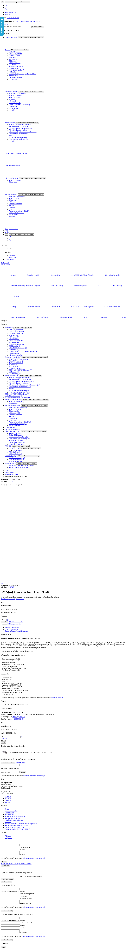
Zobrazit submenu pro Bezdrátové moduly (31, 92)
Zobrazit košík (20, 763)
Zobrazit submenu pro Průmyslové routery (31, 194)
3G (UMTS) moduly (15, 95)
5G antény (12, 57)
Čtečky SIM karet (15, 435)
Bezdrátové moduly (11, 92)
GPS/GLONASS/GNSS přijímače (16, 153)
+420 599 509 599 (13, 18)
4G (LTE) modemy (15, 180)
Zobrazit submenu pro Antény (19, 50)
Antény (7, 50)
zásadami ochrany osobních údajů (34, 776)
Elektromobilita (10, 122)
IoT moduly (13, 101)
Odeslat (23, 772)
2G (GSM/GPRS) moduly (17, 94)
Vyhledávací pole (6, 26)
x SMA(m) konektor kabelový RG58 (26, 752)
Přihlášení (12, 256)
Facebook (12, 599)
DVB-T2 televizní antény (17, 70)
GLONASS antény (15, 63)
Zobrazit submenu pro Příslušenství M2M (34, 431)
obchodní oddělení (57, 697)
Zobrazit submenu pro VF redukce (26, 463)
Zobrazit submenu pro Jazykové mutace (17, 2)
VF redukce (10, 463)
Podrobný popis (12, 627)
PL (6, 9)
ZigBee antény (13, 75)
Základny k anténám (15, 77)
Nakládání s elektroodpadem (14, 820)
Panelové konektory (16, 459)
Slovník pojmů (9, 814)
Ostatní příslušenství (16, 442)
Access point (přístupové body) (19, 211)
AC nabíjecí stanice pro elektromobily (21, 128)
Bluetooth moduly (15, 103)
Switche (11, 205)
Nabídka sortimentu (11, 37)
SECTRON (11, 481)
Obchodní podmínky (11, 811)
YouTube (8, 802)
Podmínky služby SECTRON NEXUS (17, 829)
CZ (2, 2)
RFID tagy (17, 450)
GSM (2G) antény (15, 52)
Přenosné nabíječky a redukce (18, 126)
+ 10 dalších (13, 79)
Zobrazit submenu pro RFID (20, 446)
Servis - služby (13, 215)
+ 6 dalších (12, 216)
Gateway (12, 207)
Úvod (7, 471)
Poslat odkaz (20, 599)
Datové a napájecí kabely (18, 437)
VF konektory (11, 456)
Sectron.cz (8, 14)
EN (6, 7)
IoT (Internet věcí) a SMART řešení (17, 398)
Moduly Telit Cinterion (12, 818)
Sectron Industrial (10, 12)
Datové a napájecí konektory (19, 439)
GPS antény (13, 61)
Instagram (8, 798)
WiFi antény (13, 59)
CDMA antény (13, 68)
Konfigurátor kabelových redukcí (15, 816)
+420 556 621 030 (21, 21)
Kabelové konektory (17, 458)
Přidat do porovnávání (16, 622)
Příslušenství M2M (12, 431)
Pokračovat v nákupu (8, 763)
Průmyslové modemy (11, 178)
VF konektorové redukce (18, 467)
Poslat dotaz (5, 599)
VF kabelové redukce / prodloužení (21, 465)
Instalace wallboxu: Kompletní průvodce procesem (21, 823)
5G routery (12, 200)
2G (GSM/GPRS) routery (17, 196)
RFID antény (13, 64)
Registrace (12, 257)
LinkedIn (8, 800)
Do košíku (5, 622)
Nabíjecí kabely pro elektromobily (20, 124)
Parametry (11, 629)
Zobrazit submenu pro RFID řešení (30, 448)
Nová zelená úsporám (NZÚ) (18, 139)
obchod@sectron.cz (33, 21)
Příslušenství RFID (16, 454)
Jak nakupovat (9, 813)
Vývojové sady (15, 433)
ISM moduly (13, 106)
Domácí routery (11, 427)
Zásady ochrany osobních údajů (15, 827)
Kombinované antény (16, 66)
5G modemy (13, 182)
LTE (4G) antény (14, 55)
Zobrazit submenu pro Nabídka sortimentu (31, 37)
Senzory (11, 209)
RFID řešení (14, 448)
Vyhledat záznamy (37, 26)
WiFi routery (13, 202)
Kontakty (8, 232)
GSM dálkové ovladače (12, 166)
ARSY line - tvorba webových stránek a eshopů (16, 864)
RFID (8, 446)
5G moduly (12, 99)
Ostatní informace (16, 631)
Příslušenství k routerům (16, 213)
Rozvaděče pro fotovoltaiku (18, 137)
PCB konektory (15, 461)
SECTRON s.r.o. (6, 25)
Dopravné (8, 822)
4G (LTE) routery (14, 198)
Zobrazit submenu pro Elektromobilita (27, 122)
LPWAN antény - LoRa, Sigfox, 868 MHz (22, 74)
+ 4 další (11, 110)
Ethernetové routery (15, 204)
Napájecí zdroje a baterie (18, 444)
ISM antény (12, 72)
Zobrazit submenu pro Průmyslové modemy (32, 178)
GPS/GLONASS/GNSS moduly (19, 104)
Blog (6, 231)
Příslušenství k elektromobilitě (18, 134)
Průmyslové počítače (11, 229)
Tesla (10, 135)
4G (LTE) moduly (15, 97)
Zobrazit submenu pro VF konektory (28, 456)
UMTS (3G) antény (15, 54)
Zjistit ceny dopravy (8, 879)
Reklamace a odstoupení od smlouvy (16, 825)
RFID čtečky (14, 452)
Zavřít (3, 742)
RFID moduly (13, 108)
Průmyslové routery (11, 194)
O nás (7, 809)
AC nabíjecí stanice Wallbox (18, 130)
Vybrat (9, 881)
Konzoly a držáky (16, 440)
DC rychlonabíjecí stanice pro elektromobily (23, 132)
